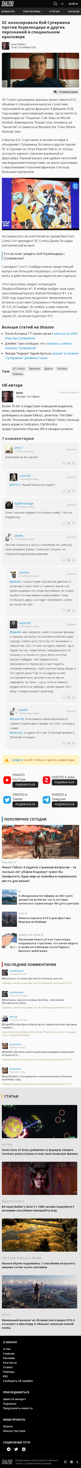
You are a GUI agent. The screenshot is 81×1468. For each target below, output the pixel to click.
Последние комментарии (30, 964)
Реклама (9, 1358)
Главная (8, 1353)
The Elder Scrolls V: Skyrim (21, 1258)
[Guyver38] (13, 624)
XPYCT (18, 448)
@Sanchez (16, 732)
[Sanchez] (13, 574)
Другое (48, 368)
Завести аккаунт (14, 1399)
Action (7, 1144)
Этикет (8, 1367)
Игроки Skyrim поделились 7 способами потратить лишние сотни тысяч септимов (38, 1265)
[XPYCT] (9, 449)
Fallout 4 (9, 862)
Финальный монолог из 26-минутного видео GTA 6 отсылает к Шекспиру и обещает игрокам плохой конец (38, 1323)
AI (19, 891)
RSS (5, 1376)
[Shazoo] (8, 4)
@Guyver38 (17, 719)
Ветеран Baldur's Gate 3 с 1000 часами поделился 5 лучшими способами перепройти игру (38, 1208)
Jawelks (18, 535)
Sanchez (24, 572)
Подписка (9, 1403)
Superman (34, 368)
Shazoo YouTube (14, 1431)
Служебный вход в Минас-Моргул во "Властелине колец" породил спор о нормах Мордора (39, 1034)
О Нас (7, 1349)
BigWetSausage (24, 503)
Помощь (9, 1371)
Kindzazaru (15, 1044)
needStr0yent (16, 971)
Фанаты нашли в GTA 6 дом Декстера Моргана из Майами (44, 920)
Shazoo (8, 1426)
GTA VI (22, 913)
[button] (8, 11)
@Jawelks (15, 581)
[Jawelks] (9, 537)
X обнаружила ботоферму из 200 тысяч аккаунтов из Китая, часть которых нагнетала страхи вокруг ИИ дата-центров (48, 899)
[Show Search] (54, 4)
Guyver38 (24, 623)
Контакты (10, 1362)
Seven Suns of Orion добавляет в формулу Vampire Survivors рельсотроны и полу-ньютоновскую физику (40, 1151)
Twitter (21, 44)
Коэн (13, 44)
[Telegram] (9, 1449)
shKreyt (13, 1016)
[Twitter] (16, 1449)
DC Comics (18, 368)
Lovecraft (25, 475)
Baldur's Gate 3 (13, 1201)
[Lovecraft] (13, 477)
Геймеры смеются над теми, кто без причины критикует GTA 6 (37, 983)
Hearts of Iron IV (30, 935)
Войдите (17, 760)
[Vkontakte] (24, 1449)
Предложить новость (18, 1408)
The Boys (62, 368)
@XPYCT (15, 485)
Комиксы (18, 374)
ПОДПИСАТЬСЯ (25, 784)
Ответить (71, 449)
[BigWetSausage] (9, 505)
